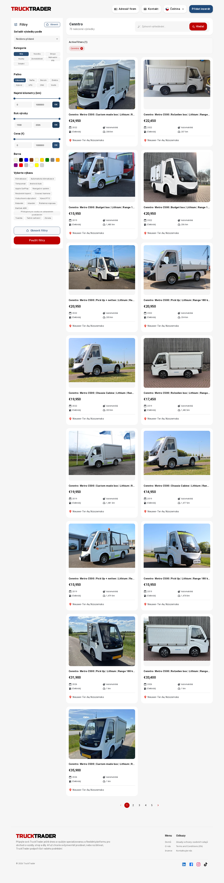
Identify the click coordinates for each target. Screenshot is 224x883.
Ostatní (21, 64)
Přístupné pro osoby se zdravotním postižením (37, 213)
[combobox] (164, 26)
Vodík (53, 85)
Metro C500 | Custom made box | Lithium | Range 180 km (107, 485)
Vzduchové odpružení (25, 198)
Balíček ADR (21, 208)
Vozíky (21, 59)
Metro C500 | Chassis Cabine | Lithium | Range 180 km (182, 485)
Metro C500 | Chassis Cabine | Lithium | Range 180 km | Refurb (107, 392)
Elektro (55, 80)
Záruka (48, 218)
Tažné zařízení (33, 218)
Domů (168, 842)
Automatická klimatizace (42, 179)
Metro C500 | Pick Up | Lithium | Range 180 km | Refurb (182, 300)
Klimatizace (20, 179)
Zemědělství (37, 59)
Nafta (32, 80)
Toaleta (18, 218)
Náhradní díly (53, 59)
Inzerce (168, 850)
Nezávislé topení (23, 193)
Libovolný (19, 80)
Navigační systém (41, 189)
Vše (21, 54)
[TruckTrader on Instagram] (198, 864)
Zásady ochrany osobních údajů (192, 842)
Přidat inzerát (201, 8)
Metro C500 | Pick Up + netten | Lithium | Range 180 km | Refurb (107, 300)
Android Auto (36, 184)
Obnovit (54, 24)
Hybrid (19, 85)
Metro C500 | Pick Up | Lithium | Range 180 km (182, 578)
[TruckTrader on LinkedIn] (184, 864)
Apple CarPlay (21, 189)
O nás (168, 846)
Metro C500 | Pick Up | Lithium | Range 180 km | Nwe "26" (107, 671)
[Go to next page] (158, 805)
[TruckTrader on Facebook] (191, 864)
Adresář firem (127, 8)
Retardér (19, 203)
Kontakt (153, 8)
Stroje (53, 54)
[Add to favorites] (130, 64)
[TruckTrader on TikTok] (205, 864)
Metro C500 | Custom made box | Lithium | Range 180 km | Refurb (107, 114)
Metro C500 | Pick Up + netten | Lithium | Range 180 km (107, 578)
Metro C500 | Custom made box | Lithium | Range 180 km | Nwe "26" (107, 764)
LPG (30, 85)
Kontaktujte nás (184, 850)
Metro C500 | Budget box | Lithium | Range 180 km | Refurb (182, 207)
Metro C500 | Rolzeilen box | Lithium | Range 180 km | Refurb (182, 114)
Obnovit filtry (39, 230)
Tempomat (20, 184)
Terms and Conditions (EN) (189, 846)
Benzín (43, 80)
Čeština (175, 8)
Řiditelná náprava (47, 203)
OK (55, 104)
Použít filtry (37, 240)
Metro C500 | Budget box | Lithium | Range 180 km (107, 207)
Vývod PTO (45, 198)
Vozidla (37, 54)
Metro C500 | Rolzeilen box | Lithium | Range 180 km (182, 392)
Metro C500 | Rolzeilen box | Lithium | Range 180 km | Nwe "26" (182, 671)
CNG (42, 85)
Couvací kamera (42, 193)
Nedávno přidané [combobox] (25, 39)
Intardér (31, 203)
